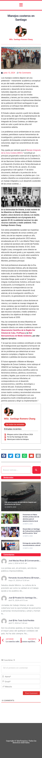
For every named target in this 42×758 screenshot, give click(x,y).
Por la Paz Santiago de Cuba (17, 437)
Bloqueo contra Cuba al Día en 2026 (20, 434)
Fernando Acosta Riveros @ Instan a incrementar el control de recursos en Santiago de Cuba (25, 578)
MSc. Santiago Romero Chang (19, 418)
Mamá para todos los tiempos (18, 439)
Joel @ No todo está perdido (21, 620)
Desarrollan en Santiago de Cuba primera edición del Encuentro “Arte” (31, 531)
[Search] (36, 470)
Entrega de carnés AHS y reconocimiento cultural (32, 544)
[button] (3, 456)
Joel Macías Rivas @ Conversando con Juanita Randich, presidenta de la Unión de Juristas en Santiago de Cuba (25, 560)
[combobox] (16, 470)
